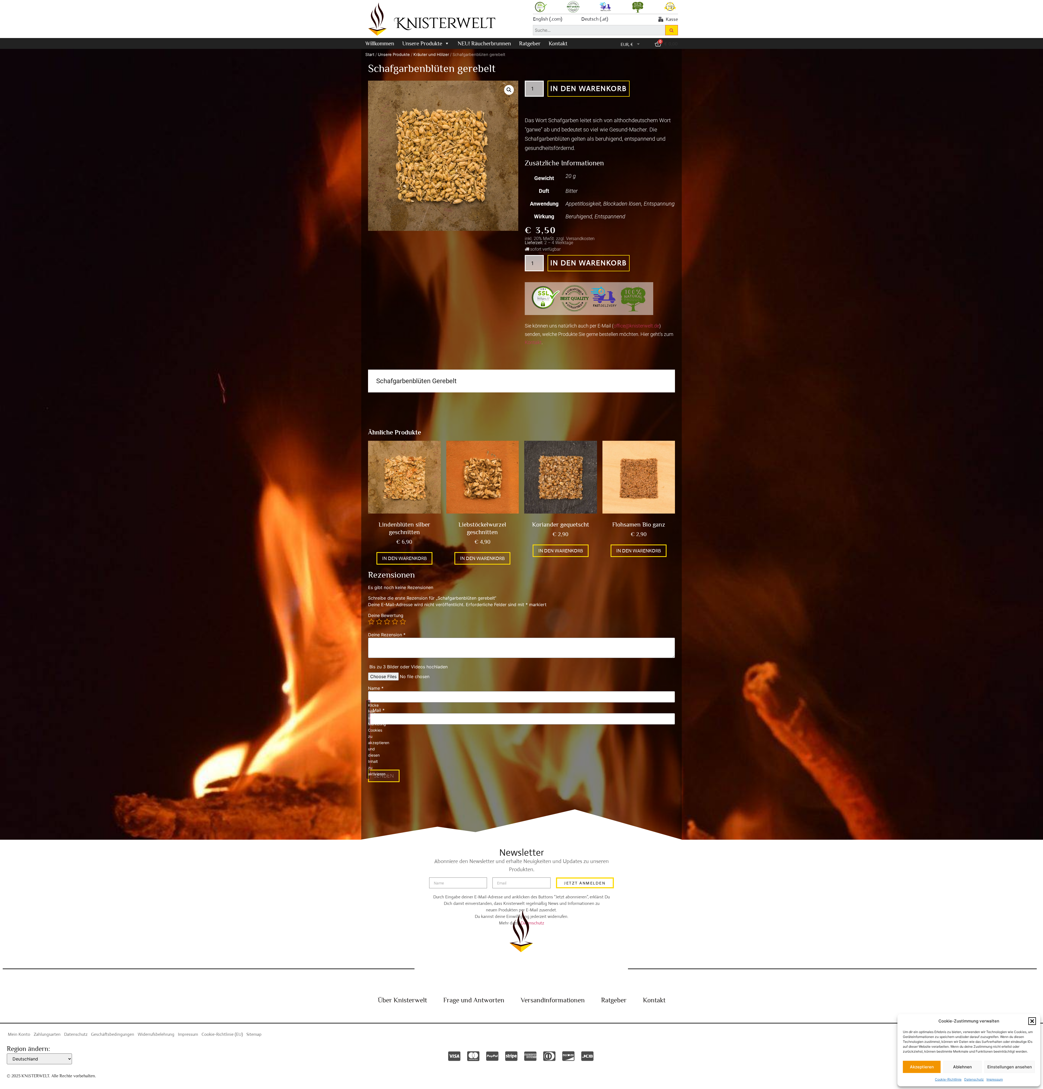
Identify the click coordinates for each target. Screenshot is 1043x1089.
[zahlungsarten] (454, 1056)
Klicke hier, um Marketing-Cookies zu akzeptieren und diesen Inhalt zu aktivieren (369, 739)
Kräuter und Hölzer (431, 54)
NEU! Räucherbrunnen (484, 43)
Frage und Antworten (473, 1000)
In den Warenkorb (588, 88)
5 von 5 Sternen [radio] (403, 621)
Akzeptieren (922, 1066)
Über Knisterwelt (402, 1000)
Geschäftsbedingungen (112, 1034)
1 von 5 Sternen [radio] (371, 621)
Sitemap (254, 1034)
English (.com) (547, 19)
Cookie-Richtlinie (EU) (222, 1034)
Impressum (995, 1079)
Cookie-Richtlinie (948, 1079)
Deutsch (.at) (594, 19)
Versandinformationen (553, 1000)
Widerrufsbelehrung (156, 1034)
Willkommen (379, 43)
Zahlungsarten (47, 1034)
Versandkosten (580, 238)
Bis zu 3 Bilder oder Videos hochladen (408, 666)
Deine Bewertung (385, 615)
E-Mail (376, 710)
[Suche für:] (599, 30)
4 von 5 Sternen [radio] (395, 621)
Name (376, 688)
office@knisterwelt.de (636, 326)
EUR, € (627, 44)
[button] (1032, 1021)
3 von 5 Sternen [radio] (387, 621)
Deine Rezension (387, 634)
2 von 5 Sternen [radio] (379, 621)
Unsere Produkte (422, 43)
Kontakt (558, 43)
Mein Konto (19, 1034)
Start (369, 54)
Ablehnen (962, 1066)
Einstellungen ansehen (1009, 1066)
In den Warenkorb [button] (404, 558)
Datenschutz (974, 1079)
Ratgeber (530, 43)
